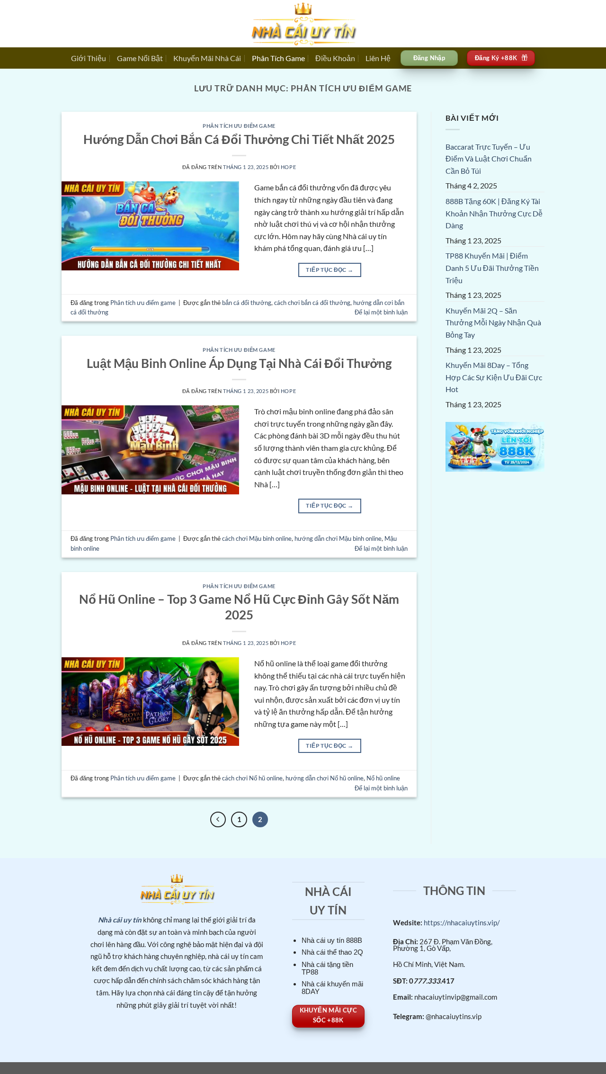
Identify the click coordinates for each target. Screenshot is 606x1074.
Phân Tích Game (278, 58)
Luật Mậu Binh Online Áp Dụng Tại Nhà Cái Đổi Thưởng (239, 363)
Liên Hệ (378, 58)
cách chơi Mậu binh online (257, 538)
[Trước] (218, 820)
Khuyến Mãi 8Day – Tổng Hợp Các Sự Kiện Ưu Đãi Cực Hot (494, 377)
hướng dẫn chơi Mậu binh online (338, 538)
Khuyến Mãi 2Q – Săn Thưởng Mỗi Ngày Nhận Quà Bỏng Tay (493, 323)
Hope (288, 167)
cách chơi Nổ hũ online (252, 778)
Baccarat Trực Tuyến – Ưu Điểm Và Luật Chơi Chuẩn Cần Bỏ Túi (489, 158)
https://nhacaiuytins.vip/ (461, 922)
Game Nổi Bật (140, 58)
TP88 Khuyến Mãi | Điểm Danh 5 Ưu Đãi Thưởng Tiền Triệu (492, 268)
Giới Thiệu (88, 58)
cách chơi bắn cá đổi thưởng (312, 302)
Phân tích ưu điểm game (239, 126)
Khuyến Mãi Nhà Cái (207, 58)
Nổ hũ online (383, 778)
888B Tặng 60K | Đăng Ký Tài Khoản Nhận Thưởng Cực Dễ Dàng (494, 213)
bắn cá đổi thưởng (246, 302)
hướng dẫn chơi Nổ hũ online (324, 778)
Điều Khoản (335, 58)
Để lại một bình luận (381, 312)
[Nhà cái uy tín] (303, 23)
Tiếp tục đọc (329, 269)
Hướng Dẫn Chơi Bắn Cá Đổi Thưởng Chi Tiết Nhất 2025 (239, 139)
